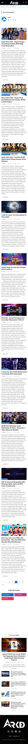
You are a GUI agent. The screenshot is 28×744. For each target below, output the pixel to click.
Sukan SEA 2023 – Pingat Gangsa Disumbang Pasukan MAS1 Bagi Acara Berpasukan (13, 44)
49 (3, 584)
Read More (5, 79)
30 (13, 582)
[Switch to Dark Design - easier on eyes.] (23, 2)
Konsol (4, 315)
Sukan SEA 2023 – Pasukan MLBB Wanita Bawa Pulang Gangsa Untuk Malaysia (13, 159)
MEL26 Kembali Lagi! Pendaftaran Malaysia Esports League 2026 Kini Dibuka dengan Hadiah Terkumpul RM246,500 (18, 705)
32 (19, 582)
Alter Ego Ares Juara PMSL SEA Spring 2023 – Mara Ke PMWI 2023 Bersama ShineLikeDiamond (13, 540)
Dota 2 (3, 212)
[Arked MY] (14, 2)
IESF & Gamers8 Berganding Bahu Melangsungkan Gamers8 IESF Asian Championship (13, 484)
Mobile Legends (5, 154)
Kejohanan (4, 479)
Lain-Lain (4, 264)
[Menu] (2, 2)
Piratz (9, 17)
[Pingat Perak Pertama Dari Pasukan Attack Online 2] (14, 259)
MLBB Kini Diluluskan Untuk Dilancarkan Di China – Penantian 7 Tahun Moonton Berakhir (13, 428)
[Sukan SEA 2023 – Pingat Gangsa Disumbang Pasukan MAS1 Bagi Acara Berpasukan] (14, 34)
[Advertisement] (14, 617)
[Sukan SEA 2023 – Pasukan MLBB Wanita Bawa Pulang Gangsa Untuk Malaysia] (14, 149)
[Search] (26, 2)
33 (22, 582)
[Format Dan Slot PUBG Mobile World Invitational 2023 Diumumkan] (14, 364)
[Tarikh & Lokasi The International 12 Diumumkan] (14, 207)
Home (10, 736)
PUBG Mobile (5, 535)
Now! (14, 635)
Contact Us (16, 736)
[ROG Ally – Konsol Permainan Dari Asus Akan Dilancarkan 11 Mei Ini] (14, 310)
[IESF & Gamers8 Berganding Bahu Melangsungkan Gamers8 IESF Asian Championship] (14, 474)
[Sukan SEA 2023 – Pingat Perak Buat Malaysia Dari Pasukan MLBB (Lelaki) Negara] (14, 90)
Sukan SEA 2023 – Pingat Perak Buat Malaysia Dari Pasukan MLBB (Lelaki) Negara (13, 100)
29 (9, 582)
